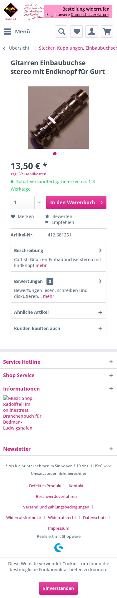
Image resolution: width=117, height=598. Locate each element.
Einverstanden (58, 588)
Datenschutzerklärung (90, 14)
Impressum (58, 528)
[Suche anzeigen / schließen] (61, 31)
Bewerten (61, 216)
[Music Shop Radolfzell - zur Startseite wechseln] (31, 12)
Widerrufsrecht (62, 517)
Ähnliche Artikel (31, 312)
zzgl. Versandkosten (28, 174)
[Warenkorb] (107, 31)
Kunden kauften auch (37, 328)
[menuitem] (16, 31)
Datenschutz (94, 517)
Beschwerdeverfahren (56, 496)
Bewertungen (28, 281)
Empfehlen (62, 222)
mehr (41, 265)
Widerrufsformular (23, 517)
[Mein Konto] (91, 31)
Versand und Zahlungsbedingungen (56, 507)
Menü (22, 31)
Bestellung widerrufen (86, 9)
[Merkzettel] (76, 31)
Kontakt (76, 486)
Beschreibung (28, 250)
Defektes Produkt (45, 486)
